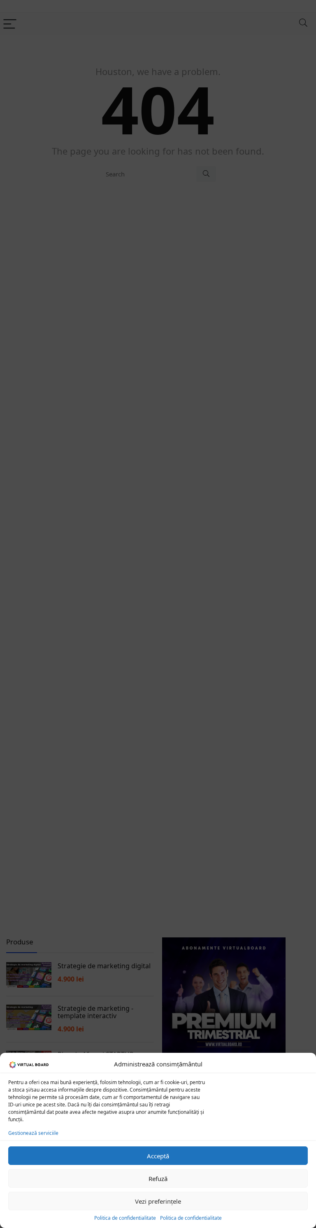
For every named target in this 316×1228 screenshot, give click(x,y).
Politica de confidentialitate (125, 1217)
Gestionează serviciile (33, 1132)
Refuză (158, 1178)
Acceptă (158, 1156)
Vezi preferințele (158, 1201)
